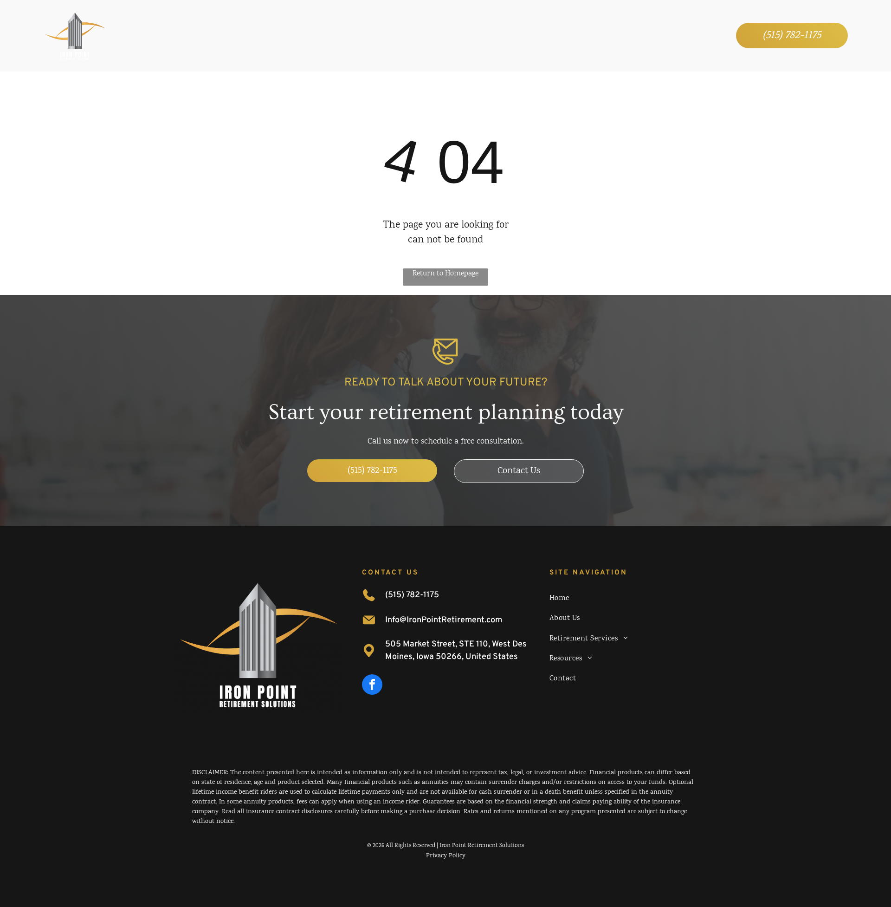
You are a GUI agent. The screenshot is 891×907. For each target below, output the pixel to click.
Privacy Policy (445, 856)
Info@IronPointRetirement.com (443, 620)
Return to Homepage (445, 273)
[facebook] (372, 685)
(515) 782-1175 (412, 595)
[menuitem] (309, 35)
